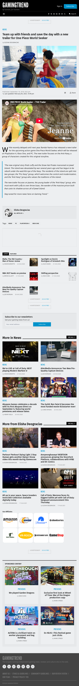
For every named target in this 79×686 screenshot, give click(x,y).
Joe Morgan (8, 294)
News (4, 29)
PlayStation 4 (24, 223)
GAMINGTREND (12, 683)
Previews (21, 589)
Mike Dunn (22, 596)
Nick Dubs (46, 276)
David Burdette (9, 264)
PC (16, 223)
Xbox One (35, 223)
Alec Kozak (47, 264)
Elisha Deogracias (12, 42)
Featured (13, 254)
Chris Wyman (47, 410)
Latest (5, 254)
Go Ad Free (45, 20)
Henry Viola (8, 414)
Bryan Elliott (9, 276)
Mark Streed (58, 601)
